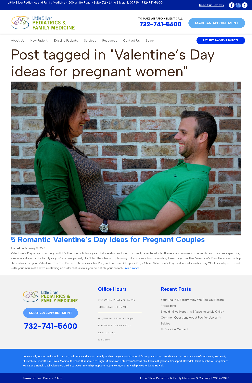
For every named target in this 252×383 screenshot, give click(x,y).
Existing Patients (66, 40)
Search (150, 40)
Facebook (231, 5)
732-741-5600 (152, 2)
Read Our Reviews (211, 5)
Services (90, 40)
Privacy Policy (52, 378)
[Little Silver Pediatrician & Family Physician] (43, 22)
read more (132, 268)
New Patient (39, 40)
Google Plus (238, 5)
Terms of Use (32, 378)
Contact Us (131, 40)
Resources (109, 40)
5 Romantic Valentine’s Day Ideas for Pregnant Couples (108, 239)
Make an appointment (216, 23)
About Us (17, 40)
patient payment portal (221, 40)
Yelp (244, 5)
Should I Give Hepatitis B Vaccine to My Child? (192, 311)
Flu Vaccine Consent (174, 329)
